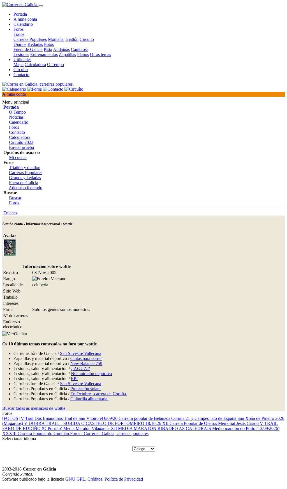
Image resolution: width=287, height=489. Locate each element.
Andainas (61, 49)
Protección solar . (85, 388)
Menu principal (15, 102)
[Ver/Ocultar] (14, 333)
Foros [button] (18, 29)
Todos (18, 34)
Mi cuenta (18, 157)
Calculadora (35, 64)
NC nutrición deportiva (91, 373)
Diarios (19, 44)
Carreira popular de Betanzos (145, 418)
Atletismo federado (25, 187)
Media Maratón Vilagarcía (87, 428)
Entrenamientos (44, 54)
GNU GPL (75, 479)
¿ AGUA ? (80, 368)
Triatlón (71, 39)
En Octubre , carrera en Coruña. (98, 393)
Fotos (49, 44)
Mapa (18, 64)
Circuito (87, 39)
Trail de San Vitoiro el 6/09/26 (91, 418)
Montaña (56, 39)
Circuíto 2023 (21, 142)
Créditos (94, 479)
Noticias (16, 117)
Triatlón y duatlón (24, 167)
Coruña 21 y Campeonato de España (204, 418)
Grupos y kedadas (25, 177)
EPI (74, 378)
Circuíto (20, 69)
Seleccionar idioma (19, 438)
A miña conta (25, 19)
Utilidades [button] (22, 59)
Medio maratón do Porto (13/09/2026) (245, 428)
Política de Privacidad (124, 479)
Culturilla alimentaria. (89, 398)
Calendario (23, 24)
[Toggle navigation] (40, 6)
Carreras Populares (30, 39)
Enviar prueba (21, 147)
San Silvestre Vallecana (80, 353)
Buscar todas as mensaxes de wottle (33, 408)
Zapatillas (67, 54)
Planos (83, 54)
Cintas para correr (86, 358)
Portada (20, 14)
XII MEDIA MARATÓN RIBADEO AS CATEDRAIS (161, 428)
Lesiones (21, 54)
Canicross (79, 49)
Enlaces (10, 212)
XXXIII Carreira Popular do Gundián (36, 433)
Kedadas (35, 44)
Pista (48, 49)
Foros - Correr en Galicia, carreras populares (109, 433)
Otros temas (100, 54)
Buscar (15, 197)
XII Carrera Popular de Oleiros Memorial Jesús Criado (211, 423)
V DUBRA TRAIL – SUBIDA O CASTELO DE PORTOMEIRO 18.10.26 (93, 423)
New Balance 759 (86, 363)
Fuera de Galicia (28, 49)
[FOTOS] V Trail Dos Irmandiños (33, 418)
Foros (14, 127)
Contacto (21, 74)
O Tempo (55, 64)
